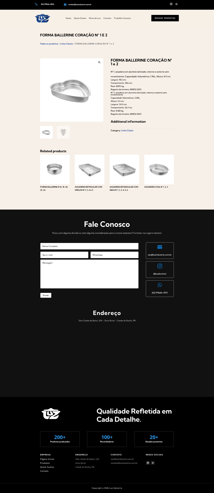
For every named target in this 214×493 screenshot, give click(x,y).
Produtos (45, 463)
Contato (107, 18)
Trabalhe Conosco (122, 18)
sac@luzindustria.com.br (160, 254)
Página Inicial (47, 459)
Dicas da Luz (95, 18)
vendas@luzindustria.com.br (80, 4)
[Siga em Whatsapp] (176, 4)
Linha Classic (66, 43)
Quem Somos (80, 18)
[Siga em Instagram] (171, 4)
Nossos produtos (165, 18)
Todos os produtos (49, 43)
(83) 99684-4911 (160, 292)
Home (68, 18)
